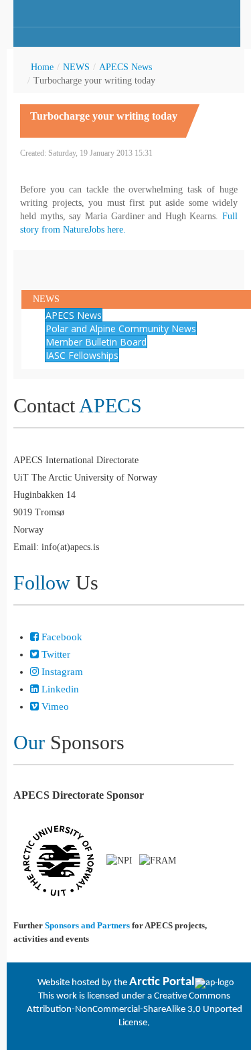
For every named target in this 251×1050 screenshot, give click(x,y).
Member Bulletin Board (96, 342)
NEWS (76, 67)
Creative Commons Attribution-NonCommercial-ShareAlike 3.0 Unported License (134, 1009)
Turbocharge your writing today (103, 116)
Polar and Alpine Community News (121, 328)
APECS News (125, 67)
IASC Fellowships (82, 355)
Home (42, 67)
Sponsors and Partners (87, 925)
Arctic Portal (162, 982)
